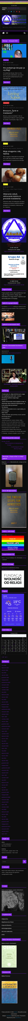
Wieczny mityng (18, 448)
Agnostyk (6, 148)
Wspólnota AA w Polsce (8, 922)
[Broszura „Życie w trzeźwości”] (14, 93)
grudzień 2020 (5, 792)
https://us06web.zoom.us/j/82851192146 (14, 284)
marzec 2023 (5, 738)
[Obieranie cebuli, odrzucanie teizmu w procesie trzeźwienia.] (14, 175)
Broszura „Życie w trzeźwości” (10, 111)
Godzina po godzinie (9, 624)
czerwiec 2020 (5, 807)
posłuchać (10, 306)
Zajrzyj (24, 557)
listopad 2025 (5, 680)
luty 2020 (4, 816)
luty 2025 (4, 699)
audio (7, 462)
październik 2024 (6, 709)
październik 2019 (6, 826)
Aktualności (6, 102)
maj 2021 (4, 780)
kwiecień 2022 (5, 753)
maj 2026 (4, 665)
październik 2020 (6, 797)
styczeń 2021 (5, 790)
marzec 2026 (5, 670)
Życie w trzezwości (20, 107)
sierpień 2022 (5, 746)
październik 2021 (6, 768)
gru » (6, 657)
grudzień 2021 (5, 763)
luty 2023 (4, 741)
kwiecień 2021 (5, 782)
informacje (9, 534)
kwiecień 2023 (5, 736)
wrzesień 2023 (5, 729)
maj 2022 (4, 750)
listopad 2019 (5, 824)
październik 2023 (6, 726)
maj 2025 (4, 692)
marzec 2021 (5, 785)
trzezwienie (13, 148)
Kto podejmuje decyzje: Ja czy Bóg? (14, 69)
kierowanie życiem (14, 64)
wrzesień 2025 (5, 685)
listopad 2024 (5, 707)
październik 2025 (6, 682)
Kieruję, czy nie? (6, 441)
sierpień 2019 (5, 831)
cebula (11, 189)
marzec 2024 (5, 721)
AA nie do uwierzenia (7, 931)
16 (3, 647)
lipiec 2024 (4, 716)
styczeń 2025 (5, 702)
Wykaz (3, 943)
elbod (5, 62)
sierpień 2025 (5, 687)
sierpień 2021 (5, 772)
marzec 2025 (5, 697)
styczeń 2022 (5, 760)
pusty (3, 934)
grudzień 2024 (5, 704)
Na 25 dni (18, 624)
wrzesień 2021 (5, 770)
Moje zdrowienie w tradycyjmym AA (14, 443)
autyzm (7, 189)
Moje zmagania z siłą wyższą (12, 152)
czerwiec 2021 (5, 777)
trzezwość (6, 107)
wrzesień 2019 (5, 829)
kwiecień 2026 (5, 667)
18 (10, 647)
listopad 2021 (5, 765)
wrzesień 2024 (5, 711)
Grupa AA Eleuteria (6, 925)
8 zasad (9, 445)
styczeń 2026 (5, 675)
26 (13, 650)
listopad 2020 (5, 794)
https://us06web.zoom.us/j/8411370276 (14, 251)
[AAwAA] (3, 33)
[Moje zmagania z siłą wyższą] (14, 134)
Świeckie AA (6, 60)
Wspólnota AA (12, 107)
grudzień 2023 (5, 724)
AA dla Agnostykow (6, 928)
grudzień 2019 (5, 821)
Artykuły (5, 143)
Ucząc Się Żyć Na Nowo (13, 8)
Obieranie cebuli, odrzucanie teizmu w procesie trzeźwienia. (12, 196)
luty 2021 (4, 787)
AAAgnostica (5, 919)
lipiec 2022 (4, 748)
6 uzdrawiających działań (17, 447)
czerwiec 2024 (5, 719)
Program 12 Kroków (18, 189)
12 (13, 644)
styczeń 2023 (5, 743)
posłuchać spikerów (12, 328)
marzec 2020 (5, 814)
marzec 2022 (5, 755)
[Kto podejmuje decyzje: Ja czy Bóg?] (14, 51)
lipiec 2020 (4, 804)
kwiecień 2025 (5, 694)
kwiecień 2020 (5, 812)
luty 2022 (4, 758)
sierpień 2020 (5, 802)
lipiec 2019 (4, 834)
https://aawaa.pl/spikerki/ (14, 353)
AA (5, 189)
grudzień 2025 (5, 677)
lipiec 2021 (4, 775)
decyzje (8, 64)
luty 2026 (4, 672)
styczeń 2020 (5, 819)
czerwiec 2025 (5, 689)
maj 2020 (4, 809)
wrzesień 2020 (5, 799)
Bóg (5, 64)
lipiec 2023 (4, 731)
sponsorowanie (6, 191)
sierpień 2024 (5, 714)
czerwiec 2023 (5, 733)
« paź (3, 657)
